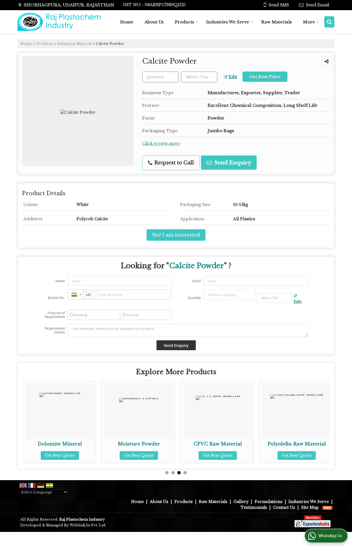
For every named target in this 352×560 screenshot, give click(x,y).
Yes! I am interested (176, 235)
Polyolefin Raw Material (297, 444)
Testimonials (254, 507)
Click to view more (161, 143)
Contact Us (284, 507)
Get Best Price (264, 76)
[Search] (329, 22)
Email (197, 281)
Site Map (310, 507)
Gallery (241, 501)
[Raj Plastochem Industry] (60, 22)
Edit (232, 77)
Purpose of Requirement (55, 315)
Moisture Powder (139, 444)
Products (184, 22)
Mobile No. (56, 297)
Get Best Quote (60, 455)
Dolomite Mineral (60, 444)
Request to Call (173, 162)
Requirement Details (55, 330)
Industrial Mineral (74, 44)
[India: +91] (75, 295)
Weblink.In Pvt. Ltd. (88, 525)
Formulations (268, 501)
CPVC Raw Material (218, 444)
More (309, 22)
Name (60, 281)
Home (126, 22)
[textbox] (199, 77)
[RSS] (327, 507)
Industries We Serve (227, 22)
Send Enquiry (232, 162)
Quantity (194, 297)
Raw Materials (276, 22)
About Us (154, 22)
